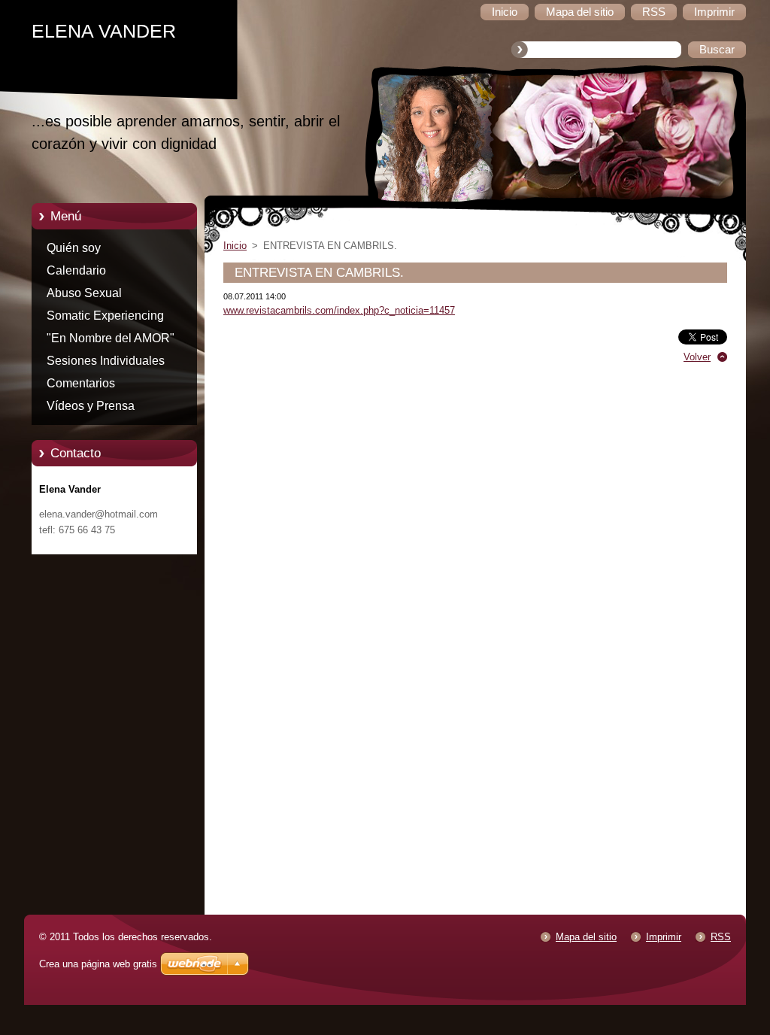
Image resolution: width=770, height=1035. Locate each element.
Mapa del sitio (586, 936)
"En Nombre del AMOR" (110, 338)
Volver (697, 357)
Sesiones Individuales (106, 360)
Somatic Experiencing (105, 315)
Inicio (235, 245)
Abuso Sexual (84, 293)
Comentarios (81, 383)
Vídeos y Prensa (91, 405)
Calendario (76, 270)
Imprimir (663, 936)
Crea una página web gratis (98, 964)
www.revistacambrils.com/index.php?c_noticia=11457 (339, 310)
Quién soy (74, 247)
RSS (721, 936)
